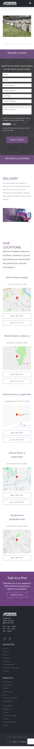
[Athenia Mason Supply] (10, 613)
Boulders (6, 688)
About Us (6, 652)
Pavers (5, 695)
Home (5, 648)
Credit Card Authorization (11, 668)
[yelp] (10, 639)
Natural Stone (7, 685)
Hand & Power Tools (9, 722)
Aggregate (6, 709)
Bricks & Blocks (8, 706)
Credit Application (8, 664)
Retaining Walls (8, 701)
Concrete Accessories (10, 715)
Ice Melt (5, 725)
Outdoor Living (7, 691)
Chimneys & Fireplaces (10, 698)
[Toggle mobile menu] (30, 3)
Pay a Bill (6, 671)
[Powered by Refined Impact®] (17, 741)
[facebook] (5, 639)
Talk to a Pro (7, 661)
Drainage (6, 719)
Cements (6, 712)
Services (5, 655)
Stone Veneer (7, 682)
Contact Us (6, 658)
